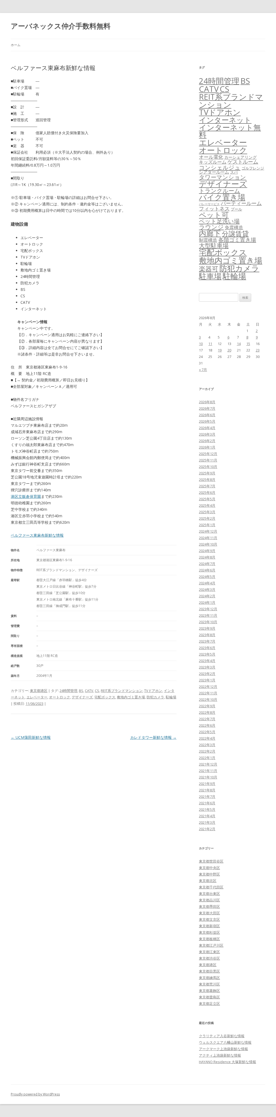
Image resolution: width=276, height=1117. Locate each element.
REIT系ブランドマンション (122, 690)
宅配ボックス (104, 697)
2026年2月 (207, 440)
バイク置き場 (222, 197)
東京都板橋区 (209, 938)
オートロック (59, 697)
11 (210, 343)
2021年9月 (207, 783)
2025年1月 (207, 524)
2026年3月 (207, 434)
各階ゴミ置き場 (237, 239)
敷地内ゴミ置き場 (131, 697)
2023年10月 (208, 621)
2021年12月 (208, 764)
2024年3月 (207, 589)
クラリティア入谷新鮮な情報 (221, 1035)
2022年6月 (207, 725)
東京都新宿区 (209, 925)
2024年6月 (207, 570)
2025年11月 (208, 460)
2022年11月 (208, 693)
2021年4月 (207, 815)
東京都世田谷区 (211, 861)
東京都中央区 (209, 867)
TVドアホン (153, 690)
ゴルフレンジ (253, 168)
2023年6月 (207, 647)
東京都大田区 (209, 913)
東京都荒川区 (209, 984)
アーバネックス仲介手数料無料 (61, 26)
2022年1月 (207, 757)
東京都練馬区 (209, 977)
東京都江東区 (209, 951)
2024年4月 (207, 583)
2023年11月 (208, 615)
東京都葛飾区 (209, 990)
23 (258, 350)
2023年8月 (207, 634)
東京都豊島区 (209, 997)
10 (201, 343)
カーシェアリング (240, 157)
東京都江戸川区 (211, 945)
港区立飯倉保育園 (26, 496)
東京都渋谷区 (209, 958)
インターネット (225, 120)
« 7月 (203, 369)
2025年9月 (207, 473)
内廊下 (210, 233)
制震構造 (208, 240)
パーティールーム (241, 203)
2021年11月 (208, 770)
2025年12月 (208, 453)
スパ (234, 172)
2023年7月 (207, 641)
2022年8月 (207, 712)
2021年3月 (207, 822)
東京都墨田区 (209, 906)
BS (81, 690)
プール (236, 209)
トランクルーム (219, 190)
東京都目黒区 (209, 971)
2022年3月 (207, 744)
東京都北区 (207, 880)
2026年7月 (207, 408)
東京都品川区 (209, 900)
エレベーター (36, 697)
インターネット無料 (230, 131)
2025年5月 (207, 499)
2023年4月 (207, 660)
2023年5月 (207, 654)
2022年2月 (207, 751)
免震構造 (234, 227)
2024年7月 (207, 563)
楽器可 (208, 268)
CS (97, 690)
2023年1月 (207, 680)
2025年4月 (207, 505)
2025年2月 (207, 518)
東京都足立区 (209, 1003)
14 (239, 343)
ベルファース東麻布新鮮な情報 (37, 535)
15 (248, 343)
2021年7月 (207, 796)
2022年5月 (207, 731)
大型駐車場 (214, 245)
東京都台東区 (209, 893)
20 (229, 350)
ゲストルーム (242, 161)
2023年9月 (207, 628)
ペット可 (214, 215)
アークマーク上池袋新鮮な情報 (223, 1048)
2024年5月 (207, 576)
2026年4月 (207, 427)
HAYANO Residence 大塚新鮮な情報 (227, 1061)
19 (220, 350)
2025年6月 (207, 492)
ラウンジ (211, 227)
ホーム (15, 45)
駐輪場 (171, 697)
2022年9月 (207, 706)
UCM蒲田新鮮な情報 (31, 737)
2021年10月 (208, 777)
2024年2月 (207, 596)
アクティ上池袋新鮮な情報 (220, 1055)
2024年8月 (207, 557)
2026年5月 (207, 421)
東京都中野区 (209, 874)
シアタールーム (214, 172)
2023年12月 (208, 608)
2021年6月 (207, 803)
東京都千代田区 (211, 887)
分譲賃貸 (235, 233)
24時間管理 (68, 690)
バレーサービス (209, 204)
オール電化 (211, 157)
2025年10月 (208, 466)
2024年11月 (208, 537)
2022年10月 (208, 699)
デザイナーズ (82, 697)
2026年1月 (207, 447)
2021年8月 (207, 790)
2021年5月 (207, 809)
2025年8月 (207, 479)
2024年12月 (208, 531)
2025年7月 (207, 486)
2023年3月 (207, 667)
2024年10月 (208, 544)
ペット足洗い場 (219, 221)
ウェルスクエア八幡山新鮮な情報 (225, 1042)
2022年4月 (207, 738)
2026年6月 (207, 414)
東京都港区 (38, 690)
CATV (89, 690)
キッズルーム (212, 162)
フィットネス (214, 208)
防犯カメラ (155, 697)
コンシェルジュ (219, 167)
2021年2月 (207, 828)
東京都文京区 (209, 919)
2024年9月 (207, 550)
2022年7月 (207, 718)
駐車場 (210, 276)
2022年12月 (208, 686)
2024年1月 (207, 602)
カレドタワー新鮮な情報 (153, 737)
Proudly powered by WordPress (35, 1094)
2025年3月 (207, 511)
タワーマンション (222, 177)
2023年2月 (207, 673)
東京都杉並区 (209, 932)
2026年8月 (207, 401)
